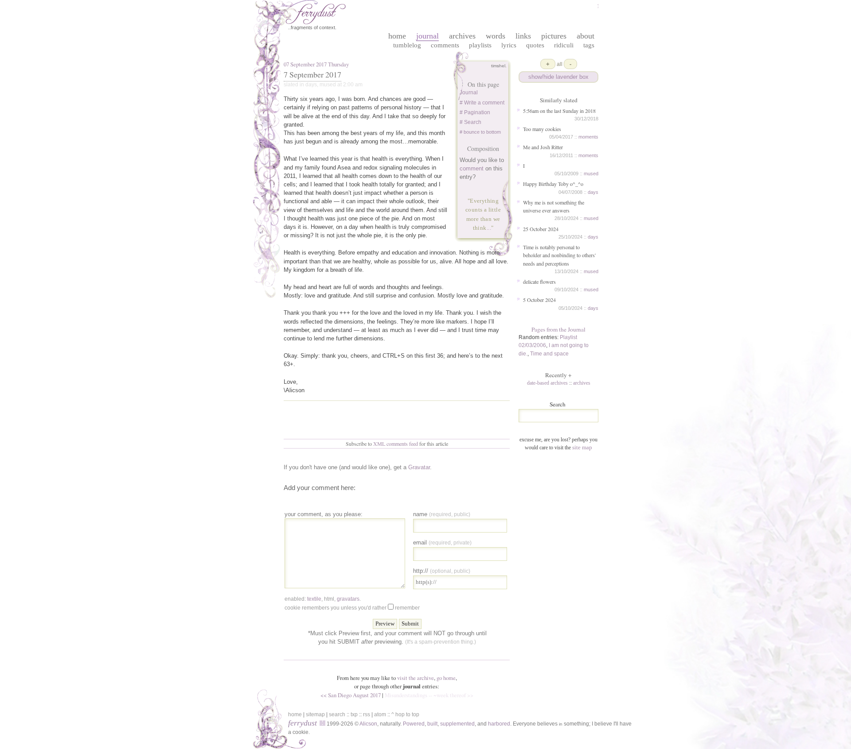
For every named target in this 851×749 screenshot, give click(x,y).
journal (427, 35)
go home (446, 678)
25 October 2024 (540, 228)
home (397, 35)
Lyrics (508, 45)
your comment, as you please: (324, 514)
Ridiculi (564, 45)
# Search (470, 122)
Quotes (535, 45)
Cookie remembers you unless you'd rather (352, 608)
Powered (414, 723)
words (495, 35)
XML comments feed (395, 443)
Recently (558, 375)
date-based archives (547, 383)
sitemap (315, 714)
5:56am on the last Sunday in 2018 (559, 110)
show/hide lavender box (558, 76)
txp (354, 714)
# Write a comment (482, 103)
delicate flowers (539, 281)
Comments (445, 45)
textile (314, 599)
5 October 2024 (539, 299)
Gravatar (419, 467)
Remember (407, 608)
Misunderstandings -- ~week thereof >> (429, 695)
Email (442, 542)
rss (366, 714)
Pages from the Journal (558, 329)
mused (591, 173)
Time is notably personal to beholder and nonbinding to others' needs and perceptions (559, 254)
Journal (469, 92)
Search (558, 404)
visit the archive (415, 678)
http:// (441, 571)
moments (588, 136)
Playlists (480, 45)
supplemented (457, 723)
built (432, 723)
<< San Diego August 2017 (350, 695)
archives (462, 35)
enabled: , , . (323, 599)
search (337, 714)
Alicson (368, 723)
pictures (553, 35)
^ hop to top (405, 714)
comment (472, 168)
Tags (588, 45)
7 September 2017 (312, 74)
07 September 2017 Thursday (316, 64)
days (593, 192)
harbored (499, 723)
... (489, 227)
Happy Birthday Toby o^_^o (553, 183)
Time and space (549, 354)
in (560, 724)
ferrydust (302, 722)
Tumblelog (407, 45)
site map (582, 447)
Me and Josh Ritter (543, 147)
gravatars (348, 599)
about (585, 35)
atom (380, 714)
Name (441, 514)
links (523, 35)
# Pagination (475, 112)
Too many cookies (542, 128)
